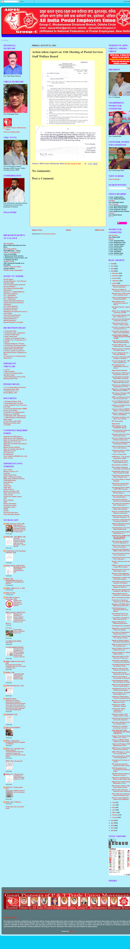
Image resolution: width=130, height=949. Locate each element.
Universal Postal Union (11, 512)
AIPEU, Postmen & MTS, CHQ (15, 524)
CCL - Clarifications (10, 295)
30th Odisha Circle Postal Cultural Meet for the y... (120, 461)
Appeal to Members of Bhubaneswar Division (119, 622)
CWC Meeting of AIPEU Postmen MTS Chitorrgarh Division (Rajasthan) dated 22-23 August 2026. (20, 528)
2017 (112, 266)
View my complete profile (12, 132)
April (114, 810)
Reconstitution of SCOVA (120, 465)
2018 (112, 263)
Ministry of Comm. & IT (11, 471)
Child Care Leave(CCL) (11, 293)
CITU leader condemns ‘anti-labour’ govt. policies (121, 418)
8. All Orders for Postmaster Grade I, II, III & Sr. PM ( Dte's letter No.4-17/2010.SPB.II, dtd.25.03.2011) (15, 347)
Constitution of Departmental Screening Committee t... (121, 520)
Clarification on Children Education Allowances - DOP (19, 777)
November (115, 276)
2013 (112, 823)
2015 (112, 271)
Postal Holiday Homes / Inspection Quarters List (19, 631)
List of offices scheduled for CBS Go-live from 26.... (120, 618)
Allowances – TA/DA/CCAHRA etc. (14, 292)
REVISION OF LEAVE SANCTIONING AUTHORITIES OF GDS (19, 570)
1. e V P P (7, 369)
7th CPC (6, 511)
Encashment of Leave (10, 310)
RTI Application (8, 454)
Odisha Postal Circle (10, 475)
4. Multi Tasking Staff (10, 336)
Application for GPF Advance (13, 436)
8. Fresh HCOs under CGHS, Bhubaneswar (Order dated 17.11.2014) (12, 423)
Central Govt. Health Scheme (13, 496)
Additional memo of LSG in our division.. (19, 791)
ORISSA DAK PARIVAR (13, 727)
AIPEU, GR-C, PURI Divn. (13, 802)
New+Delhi (122, 223)
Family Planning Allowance (12, 315)
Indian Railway (8, 482)
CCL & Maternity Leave (11, 297)
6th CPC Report (8, 279)
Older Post (99, 230)
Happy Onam (116, 423)
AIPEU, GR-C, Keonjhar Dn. (14, 761)
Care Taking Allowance (11, 306)
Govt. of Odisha (8, 500)
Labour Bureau (8, 495)
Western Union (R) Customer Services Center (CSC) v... (121, 685)
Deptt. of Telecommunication (13, 477)
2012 (112, 825)
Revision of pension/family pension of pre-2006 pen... (121, 798)
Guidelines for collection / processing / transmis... (120, 727)
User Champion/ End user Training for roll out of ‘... (120, 614)
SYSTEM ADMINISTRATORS (14, 647)
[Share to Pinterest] (97, 164)
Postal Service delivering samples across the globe (120, 600)
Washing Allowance (10, 320)
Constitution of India (10, 505)
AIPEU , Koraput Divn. (13, 741)
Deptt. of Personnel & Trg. (12, 493)
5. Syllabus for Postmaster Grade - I (15, 338)
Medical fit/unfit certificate (12, 447)
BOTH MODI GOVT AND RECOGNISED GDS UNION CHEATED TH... (121, 732)
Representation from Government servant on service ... (120, 303)
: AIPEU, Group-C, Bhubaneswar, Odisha (16, 128)
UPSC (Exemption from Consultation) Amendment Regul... (121, 769)
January (115, 817)
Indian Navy (7, 487)
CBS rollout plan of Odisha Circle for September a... (120, 542)
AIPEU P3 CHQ (10, 593)
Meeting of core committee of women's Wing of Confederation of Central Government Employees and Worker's (15, 618)
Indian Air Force (9, 489)
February (115, 815)
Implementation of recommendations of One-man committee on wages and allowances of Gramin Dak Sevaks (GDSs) (15, 753)
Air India (6, 484)
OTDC (5, 502)
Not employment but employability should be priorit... (120, 366)
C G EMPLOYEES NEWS (13, 641)
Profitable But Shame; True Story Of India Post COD (120, 472)
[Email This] (89, 164)
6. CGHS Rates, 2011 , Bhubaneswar (15, 416)
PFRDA (6, 509)
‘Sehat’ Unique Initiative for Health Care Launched (120, 508)
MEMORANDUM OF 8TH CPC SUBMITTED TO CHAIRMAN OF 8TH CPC (15, 582)
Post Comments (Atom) (48, 234)
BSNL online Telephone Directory (14, 478)
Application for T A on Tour (12, 442)
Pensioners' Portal (9, 507)
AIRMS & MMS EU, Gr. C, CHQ (15, 588)
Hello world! (9, 642)
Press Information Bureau (12, 514)
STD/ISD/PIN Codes (10, 480)
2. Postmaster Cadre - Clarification (14, 333)
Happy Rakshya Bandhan (119, 370)
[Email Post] (85, 163)
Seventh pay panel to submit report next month (121, 451)
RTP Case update (117, 421)
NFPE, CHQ (9, 579)
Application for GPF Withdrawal (13, 438)
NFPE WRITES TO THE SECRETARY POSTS (119, 426)
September (116, 280)
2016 (112, 268)
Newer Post (37, 230)
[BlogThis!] (91, 164)
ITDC (5, 498)
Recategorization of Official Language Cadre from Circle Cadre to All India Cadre (16, 666)
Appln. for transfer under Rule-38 (14, 449)
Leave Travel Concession (11, 317)
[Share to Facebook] (95, 164)
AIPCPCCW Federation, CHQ (15, 685)
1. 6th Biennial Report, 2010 (12, 401)
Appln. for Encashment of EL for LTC (15, 440)
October (115, 278)
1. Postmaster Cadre (10, 331)
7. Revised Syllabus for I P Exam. (14, 343)
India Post (7, 473)
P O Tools (9, 628)
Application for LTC (10, 451)
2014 (112, 820)
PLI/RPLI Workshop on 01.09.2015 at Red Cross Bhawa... (120, 610)
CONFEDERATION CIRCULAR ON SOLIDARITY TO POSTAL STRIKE (19, 676)
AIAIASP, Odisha (11, 699)
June (114, 805)
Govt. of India (8, 469)
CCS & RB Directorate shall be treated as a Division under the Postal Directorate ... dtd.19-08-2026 (20, 542)
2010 (112, 830)
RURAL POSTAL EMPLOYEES (15, 566)
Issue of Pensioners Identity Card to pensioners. (120, 554)
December (115, 273)
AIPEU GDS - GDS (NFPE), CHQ (15, 537)
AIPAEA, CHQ (10, 672)
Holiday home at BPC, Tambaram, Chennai (119, 705)
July (113, 802)
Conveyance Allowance (11, 308)
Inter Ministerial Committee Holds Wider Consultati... (120, 377)
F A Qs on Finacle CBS (119, 454)
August (114, 283)
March (114, 812)
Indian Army (7, 486)
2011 (112, 828)
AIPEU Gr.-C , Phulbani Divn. (15, 774)
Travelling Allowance (10, 318)
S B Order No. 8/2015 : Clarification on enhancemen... (119, 710)
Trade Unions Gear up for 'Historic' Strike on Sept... (120, 323)
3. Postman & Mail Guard (11, 334)
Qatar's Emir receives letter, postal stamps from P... (120, 484)
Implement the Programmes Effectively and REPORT (18, 603)
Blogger (71, 931)
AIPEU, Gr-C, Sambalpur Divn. (15, 748)
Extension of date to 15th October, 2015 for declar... (120, 715)
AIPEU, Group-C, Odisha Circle (15, 612)
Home (68, 230)
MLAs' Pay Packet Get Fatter (120, 597)
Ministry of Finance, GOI (11, 491)
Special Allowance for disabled (13, 322)
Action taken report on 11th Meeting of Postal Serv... (120, 657)
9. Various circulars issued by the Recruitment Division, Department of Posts (15, 352)
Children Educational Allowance (14, 301)
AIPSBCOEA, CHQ (11, 714)
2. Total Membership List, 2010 (13, 403)
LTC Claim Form (9, 452)
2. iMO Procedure (9, 371)
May (113, 807)
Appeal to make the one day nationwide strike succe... (120, 381)
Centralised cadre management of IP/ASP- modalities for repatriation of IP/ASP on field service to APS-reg (19, 653)
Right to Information (10, 503)
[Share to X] (93, 164)
